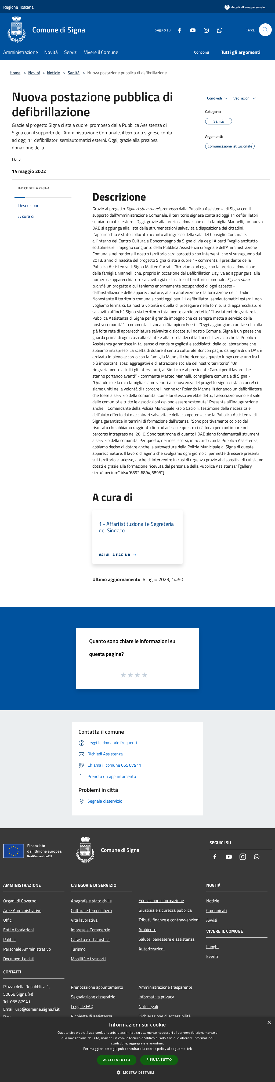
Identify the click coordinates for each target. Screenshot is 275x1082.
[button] (137, 1072)
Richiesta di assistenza (91, 1016)
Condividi (215, 98)
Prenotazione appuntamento (97, 987)
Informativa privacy (156, 997)
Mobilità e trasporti (88, 958)
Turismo (78, 949)
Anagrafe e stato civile (91, 901)
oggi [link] (225, 215)
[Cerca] (265, 29)
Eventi (212, 956)
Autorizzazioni (152, 949)
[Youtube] (190, 29)
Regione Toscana (18, 7)
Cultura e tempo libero (91, 910)
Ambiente (147, 929)
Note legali (148, 1006)
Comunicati (216, 910)
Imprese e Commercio (90, 929)
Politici (9, 939)
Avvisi (211, 920)
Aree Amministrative (22, 910)
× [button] (269, 1023)
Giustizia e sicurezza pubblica (165, 910)
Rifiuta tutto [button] (159, 1059)
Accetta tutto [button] (116, 1060)
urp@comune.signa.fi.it (37, 1009)
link (189, 1048)
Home (15, 72)
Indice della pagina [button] (33, 188)
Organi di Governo (19, 901)
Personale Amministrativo (27, 949)
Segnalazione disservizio (93, 997)
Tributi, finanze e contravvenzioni (169, 920)
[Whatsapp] (217, 29)
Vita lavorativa (84, 920)
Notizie (53, 72)
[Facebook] (177, 29)
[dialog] (137, 1049)
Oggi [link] (140, 221)
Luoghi (212, 946)
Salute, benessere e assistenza (166, 939)
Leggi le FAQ (82, 1006)
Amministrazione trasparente (165, 987)
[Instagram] (204, 29)
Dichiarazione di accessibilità (165, 1016)
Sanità (73, 72)
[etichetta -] (145, 674)
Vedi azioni (242, 98)
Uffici (8, 920)
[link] (225, 215)
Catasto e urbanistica (90, 939)
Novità (34, 72)
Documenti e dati (18, 958)
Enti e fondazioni (18, 929)
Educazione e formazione (161, 900)
